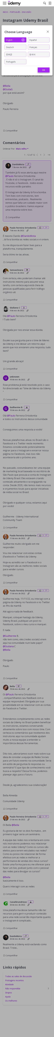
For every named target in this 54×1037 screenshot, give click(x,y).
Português (11, 61)
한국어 (32, 54)
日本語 (9, 54)
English (9, 39)
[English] (14, 3)
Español (33, 39)
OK (43, 70)
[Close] (48, 32)
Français (33, 47)
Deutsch (10, 47)
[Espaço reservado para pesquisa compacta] (44, 3)
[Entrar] (49, 3)
